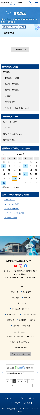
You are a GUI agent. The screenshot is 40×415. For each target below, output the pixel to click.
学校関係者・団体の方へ (21, 309)
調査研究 (10, 320)
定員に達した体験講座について (16, 108)
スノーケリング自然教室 (14, 213)
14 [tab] (31, 385)
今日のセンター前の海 (21, 326)
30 (4, 183)
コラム (33, 320)
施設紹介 (14, 292)
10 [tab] (13, 385)
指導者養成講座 (10, 218)
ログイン (6, 128)
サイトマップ (15, 403)
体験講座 (6, 72)
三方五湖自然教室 (11, 209)
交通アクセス (21, 303)
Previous (3, 372)
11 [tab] (17, 385)
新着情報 (22, 320)
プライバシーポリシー (27, 398)
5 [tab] (21, 381)
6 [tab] (25, 381)
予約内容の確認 (9, 140)
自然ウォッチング (29, 314)
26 (4, 162)
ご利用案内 (27, 292)
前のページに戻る (20, 49)
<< (3, 154)
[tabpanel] (20, 369)
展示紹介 (15, 298)
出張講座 (8, 96)
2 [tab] (11, 381)
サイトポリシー (10, 398)
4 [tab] (18, 381)
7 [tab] (28, 381)
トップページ (21, 286)
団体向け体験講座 (11, 90)
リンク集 (27, 403)
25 (14, 178)
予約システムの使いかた (12, 134)
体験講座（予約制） (10, 27)
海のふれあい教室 (11, 204)
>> (36, 154)
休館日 (22, 27)
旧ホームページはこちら (20, 354)
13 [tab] (26, 385)
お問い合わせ (12, 314)
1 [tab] (7, 381)
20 (25, 174)
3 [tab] (14, 381)
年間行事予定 (9, 102)
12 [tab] (22, 385)
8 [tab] (32, 381)
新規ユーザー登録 (10, 122)
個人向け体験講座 (11, 84)
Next (37, 372)
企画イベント (9, 200)
